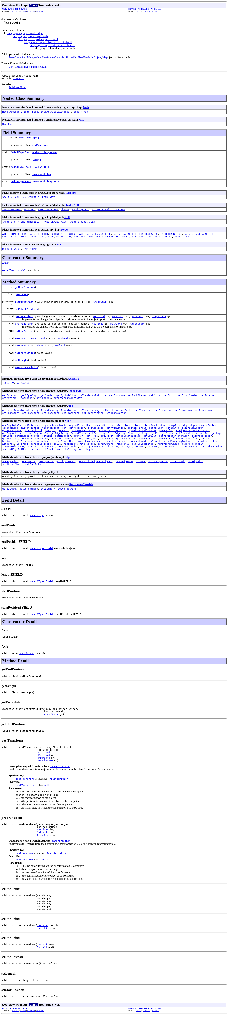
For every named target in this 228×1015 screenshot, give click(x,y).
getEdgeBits (46, 461)
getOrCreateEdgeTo (128, 436)
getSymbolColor (66, 395)
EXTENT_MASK (76, 234)
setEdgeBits (195, 461)
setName (153, 446)
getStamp (56, 438)
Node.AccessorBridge (15, 111)
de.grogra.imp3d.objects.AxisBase (52, 45)
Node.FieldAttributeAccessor (51, 111)
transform (8, 221)
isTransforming (89, 410)
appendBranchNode (55, 425)
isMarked (202, 441)
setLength (21, 360)
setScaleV (23, 383)
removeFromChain (168, 444)
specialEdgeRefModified (18, 449)
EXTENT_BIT (58, 234)
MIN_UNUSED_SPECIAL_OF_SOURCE (109, 236)
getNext (79, 436)
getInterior (10, 395)
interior (29, 209)
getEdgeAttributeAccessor (192, 430)
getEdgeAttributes (14, 433)
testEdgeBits (32, 464)
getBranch (172, 428)
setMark (140, 446)
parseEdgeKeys (124, 461)
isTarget (22, 444)
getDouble (165, 430)
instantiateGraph (114, 441)
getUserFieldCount (171, 438)
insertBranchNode (63, 441)
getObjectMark (65, 461)
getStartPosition (26, 309)
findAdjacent (50, 428)
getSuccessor (73, 438)
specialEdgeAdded (211, 446)
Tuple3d (63, 338)
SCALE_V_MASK (10, 197)
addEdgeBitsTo (11, 425)
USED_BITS (48, 197)
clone (127, 425)
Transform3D (17, 270)
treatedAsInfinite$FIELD (108, 209)
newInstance (117, 395)
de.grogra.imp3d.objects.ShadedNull (48, 42)
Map (105, 57)
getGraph (143, 433)
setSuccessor (169, 446)
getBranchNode (11, 430)
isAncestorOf (137, 441)
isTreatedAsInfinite (92, 395)
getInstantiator (187, 433)
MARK (51, 236)
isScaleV (8, 383)
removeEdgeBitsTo (143, 444)
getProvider (10, 438)
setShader (27, 398)
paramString (105, 444)
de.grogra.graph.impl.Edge (25, 33)
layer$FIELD (37, 236)
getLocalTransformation (18, 410)
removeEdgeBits (158, 461)
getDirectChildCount (142, 430)
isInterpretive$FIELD (199, 234)
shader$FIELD (80, 209)
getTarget (107, 438)
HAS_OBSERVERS (148, 234)
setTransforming (92, 413)
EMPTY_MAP (30, 249)
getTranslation (66, 410)
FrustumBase (22, 66)
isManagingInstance (180, 441)
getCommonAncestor (83, 430)
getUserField (147, 438)
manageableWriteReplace (79, 444)
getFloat (129, 433)
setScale (126, 410)
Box (11, 66)
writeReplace (87, 449)
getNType (92, 436)
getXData (207, 438)
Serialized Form (17, 87)
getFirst (95, 433)
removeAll (122, 444)
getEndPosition (25, 287)
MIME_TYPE (80, 236)
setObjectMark (11, 464)
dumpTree (174, 425)
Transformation (17, 57)
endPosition (40, 145)
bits (32, 234)
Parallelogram (38, 66)
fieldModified (30, 428)
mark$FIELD (63, 236)
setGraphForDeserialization (99, 446)
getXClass (192, 438)
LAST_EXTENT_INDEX (14, 236)
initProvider (23, 441)
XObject (96, 57)
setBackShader (137, 395)
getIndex (167, 433)
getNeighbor (63, 436)
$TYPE (36, 138)
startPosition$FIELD (45, 181)
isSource (8, 444)
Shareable (70, 57)
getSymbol (91, 438)
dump (163, 425)
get (64, 428)
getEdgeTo (57, 433)
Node (86, 107)
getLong (7, 436)
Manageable (34, 57)
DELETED (43, 234)
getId (155, 433)
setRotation (110, 410)
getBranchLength (192, 428)
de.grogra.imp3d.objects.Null (38, 39)
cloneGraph (150, 425)
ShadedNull (71, 204)
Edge (67, 457)
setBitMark (177, 461)
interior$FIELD (48, 209)
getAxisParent (137, 428)
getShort (26, 438)
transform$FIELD (28, 221)
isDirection (157, 441)
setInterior (208, 395)
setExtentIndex (68, 446)
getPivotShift (24, 301)
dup (185, 425)
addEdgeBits (10, 461)
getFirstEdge (112, 433)
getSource (41, 438)
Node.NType (81, 111)
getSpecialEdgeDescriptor (95, 461)
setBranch (33, 446)
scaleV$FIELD (30, 197)
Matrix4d (99, 316)
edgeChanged (10, 428)
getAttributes (115, 428)
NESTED (15, 11)
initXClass (42, 441)
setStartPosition (26, 367)
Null (67, 217)
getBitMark (28, 461)
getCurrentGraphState (112, 430)
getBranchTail (33, 430)
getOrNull (149, 436)
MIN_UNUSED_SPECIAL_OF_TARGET (152, 236)
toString (70, 449)
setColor (154, 395)
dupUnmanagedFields (203, 425)
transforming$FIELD (82, 221)
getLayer (217, 433)
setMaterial (10, 398)
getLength (21, 294)
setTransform (143, 410)
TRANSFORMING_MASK (54, 221)
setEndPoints (23, 331)
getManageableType (27, 436)
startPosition (41, 174)
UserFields (84, 57)
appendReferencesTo (108, 425)
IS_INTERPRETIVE (171, 234)
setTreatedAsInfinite (68, 398)
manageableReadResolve (46, 444)
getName (47, 436)
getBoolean (156, 428)
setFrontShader (188, 395)
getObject (107, 436)
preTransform (23, 323)
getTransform (45, 410)
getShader (47, 395)
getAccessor (77, 428)
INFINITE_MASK (11, 209)
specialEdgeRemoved (49, 449)
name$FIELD (182, 236)
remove (140, 461)
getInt (204, 433)
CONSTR (31, 11)
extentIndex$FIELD (98, 234)
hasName (7, 441)
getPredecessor (202, 436)
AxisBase (18, 78)
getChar (63, 430)
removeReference (13, 446)
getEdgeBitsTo (38, 433)
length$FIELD (41, 167)
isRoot (214, 441)
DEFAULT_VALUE (11, 249)
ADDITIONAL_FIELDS (14, 234)
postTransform (24, 316)
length (36, 159)
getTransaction (126, 438)
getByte (50, 430)
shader (65, 209)
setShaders (44, 398)
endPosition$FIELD (44, 152)
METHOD (40, 11)
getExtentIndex (76, 433)
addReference (32, 425)
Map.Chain (8, 124)
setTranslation (116, 413)
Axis (5, 262)
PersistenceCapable (53, 57)
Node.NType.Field (21, 152)
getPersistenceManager (174, 436)
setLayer (126, 446)
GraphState (100, 301)
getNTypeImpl (29, 395)
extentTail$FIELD (124, 234)
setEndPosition (25, 353)
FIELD (23, 11)
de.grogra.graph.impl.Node (30, 36)
